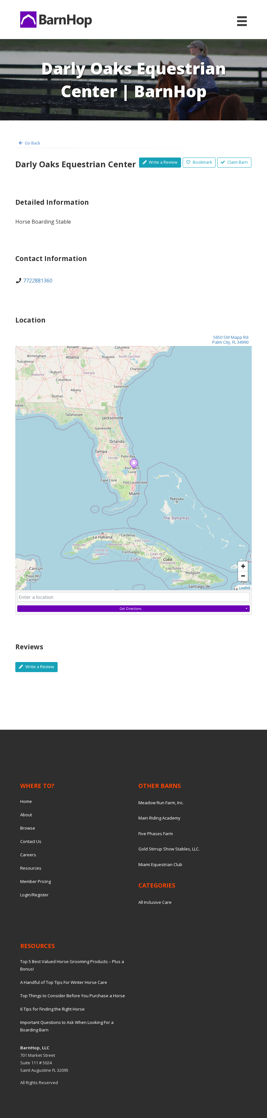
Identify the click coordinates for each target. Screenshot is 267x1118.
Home (26, 801)
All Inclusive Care (155, 902)
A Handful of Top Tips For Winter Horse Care (63, 982)
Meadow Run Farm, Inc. (161, 803)
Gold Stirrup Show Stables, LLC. (169, 849)
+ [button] (243, 566)
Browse (27, 828)
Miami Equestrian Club (160, 864)
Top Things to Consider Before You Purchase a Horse (72, 996)
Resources (30, 868)
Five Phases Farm (155, 833)
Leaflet (244, 587)
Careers (28, 855)
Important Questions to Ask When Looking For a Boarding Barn (67, 1026)
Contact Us (30, 841)
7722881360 (37, 280)
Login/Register (34, 895)
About (26, 815)
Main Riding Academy (159, 818)
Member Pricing (35, 881)
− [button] (243, 576)
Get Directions (130, 608)
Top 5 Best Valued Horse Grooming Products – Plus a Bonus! (72, 965)
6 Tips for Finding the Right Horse (52, 1009)
